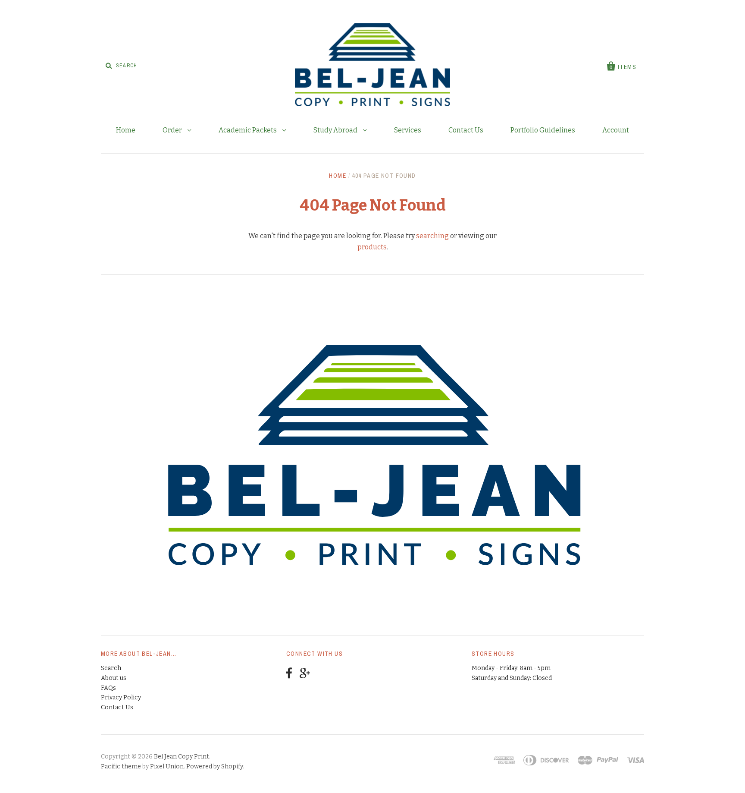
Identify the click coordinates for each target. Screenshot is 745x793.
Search (111, 668)
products (372, 247)
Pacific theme (121, 766)
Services (407, 130)
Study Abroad (336, 130)
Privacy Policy (121, 697)
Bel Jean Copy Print (181, 756)
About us (113, 678)
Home (125, 130)
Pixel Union (167, 766)
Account (615, 130)
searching (432, 236)
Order (173, 130)
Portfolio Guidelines (542, 130)
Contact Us (465, 130)
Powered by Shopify (214, 766)
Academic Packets (248, 130)
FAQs (108, 688)
